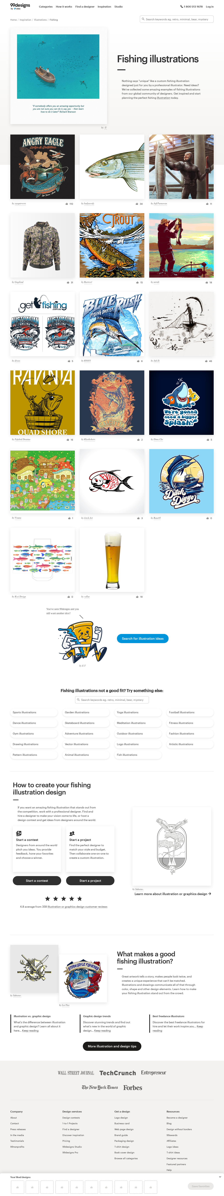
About (13, 1117)
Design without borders (179, 1129)
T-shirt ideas (173, 1152)
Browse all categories (126, 1158)
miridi (156, 281)
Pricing (66, 1140)
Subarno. (139, 889)
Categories (46, 6)
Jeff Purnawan (160, 203)
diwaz (17, 360)
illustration (163, 97)
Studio (118, 6)
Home (13, 19)
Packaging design (124, 1140)
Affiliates (171, 1140)
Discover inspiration (73, 1135)
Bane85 (157, 517)
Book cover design (124, 1152)
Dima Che (158, 439)
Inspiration (104, 6)
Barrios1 (88, 281)
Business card (122, 1123)
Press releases (18, 1129)
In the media (17, 1135)
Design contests (71, 1117)
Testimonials (17, 1140)
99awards (172, 1135)
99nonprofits (17, 1146)
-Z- (105, 127)
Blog (169, 1123)
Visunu (18, 517)
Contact (14, 1123)
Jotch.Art (88, 517)
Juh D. (157, 360)
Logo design (121, 1117)
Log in (210, 6)
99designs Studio (72, 1146)
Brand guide (121, 1135)
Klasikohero (89, 439)
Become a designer (177, 1117)
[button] (220, 1177)
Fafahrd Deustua (22, 439)
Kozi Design (20, 596)
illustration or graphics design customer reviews (77, 906)
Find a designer (84, 6)
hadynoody (89, 203)
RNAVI (87, 360)
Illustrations (40, 19)
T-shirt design (121, 1146)
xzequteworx (20, 203)
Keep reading (30, 1030)
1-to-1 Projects (70, 1123)
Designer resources (177, 1158)
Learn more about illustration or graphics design (171, 894)
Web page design (123, 1129)
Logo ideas (172, 1146)
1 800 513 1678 (193, 6)
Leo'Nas (65, 1005)
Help (169, 1170)
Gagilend (19, 281)
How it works (64, 6)
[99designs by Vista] (20, 6)
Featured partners (176, 1164)
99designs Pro (70, 1152)
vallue (87, 596)
